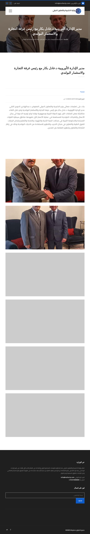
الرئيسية (66, 39)
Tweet (82, 92)
